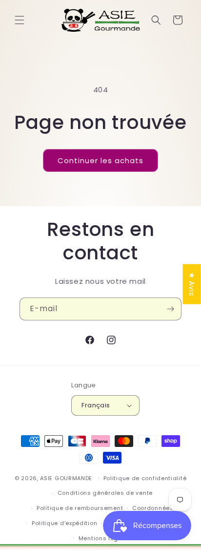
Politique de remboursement (80, 508)
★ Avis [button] (192, 284)
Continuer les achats (100, 160)
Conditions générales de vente (105, 493)
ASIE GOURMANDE (66, 478)
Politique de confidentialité (145, 478)
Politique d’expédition (64, 523)
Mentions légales (105, 538)
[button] (19, 20)
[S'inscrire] (170, 308)
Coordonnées (153, 508)
